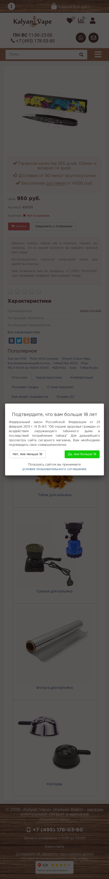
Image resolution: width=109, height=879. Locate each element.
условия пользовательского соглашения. (54, 469)
